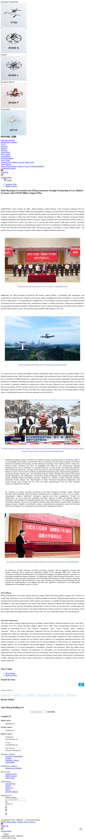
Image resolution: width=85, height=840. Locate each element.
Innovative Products (8, 140)
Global (6, 177)
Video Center (29, 162)
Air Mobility (29, 695)
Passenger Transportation (14, 756)
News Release (10, 673)
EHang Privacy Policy (8, 822)
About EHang (6, 156)
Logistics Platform (43, 695)
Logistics (8, 758)
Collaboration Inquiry (8, 168)
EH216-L (4, 150)
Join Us (28, 166)
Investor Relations (7, 158)
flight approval (71, 695)
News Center (5, 154)
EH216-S (4, 146)
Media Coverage (18, 162)
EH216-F (4, 148)
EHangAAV (17, 695)
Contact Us (21, 166)
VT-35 (3, 144)
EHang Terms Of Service (26, 822)
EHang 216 (6, 695)
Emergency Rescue (12, 760)
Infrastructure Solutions (9, 142)
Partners (14, 166)
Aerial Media (5, 152)
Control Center (58, 695)
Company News (6, 162)
